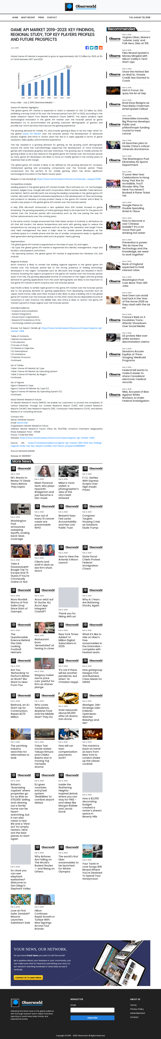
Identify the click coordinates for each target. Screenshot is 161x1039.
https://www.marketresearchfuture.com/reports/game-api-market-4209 (57, 437)
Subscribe (92, 1017)
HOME (15, 17)
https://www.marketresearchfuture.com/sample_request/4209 (69, 179)
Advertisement (137, 1013)
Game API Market (32, 133)
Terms (133, 1005)
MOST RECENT (28, 17)
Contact (134, 1017)
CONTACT (52, 17)
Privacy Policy (137, 1009)
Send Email (22, 422)
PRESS (41, 17)
